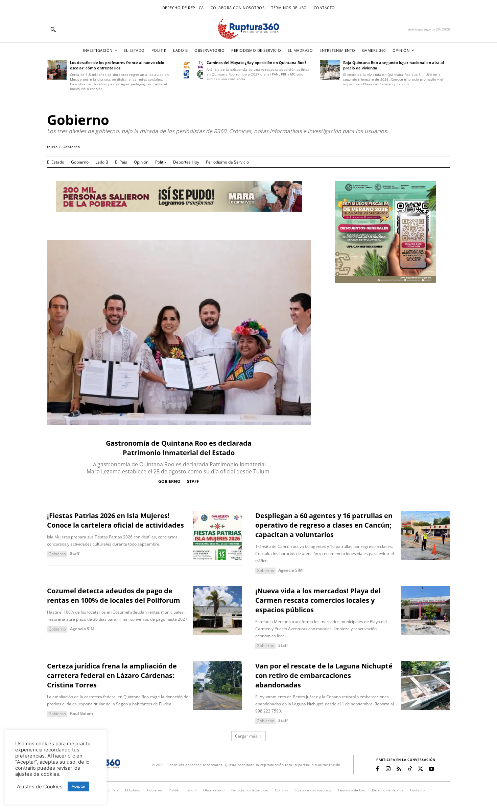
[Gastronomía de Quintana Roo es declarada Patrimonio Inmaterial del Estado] (179, 332)
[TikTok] (409, 769)
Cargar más (246, 736)
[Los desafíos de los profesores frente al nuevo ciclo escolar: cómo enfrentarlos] (57, 70)
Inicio (52, 146)
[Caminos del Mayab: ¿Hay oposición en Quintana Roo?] (193, 70)
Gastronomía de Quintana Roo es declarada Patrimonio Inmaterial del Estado (179, 448)
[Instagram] (388, 769)
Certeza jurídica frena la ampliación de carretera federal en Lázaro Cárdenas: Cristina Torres (112, 675)
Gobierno (169, 481)
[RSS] (399, 769)
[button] (53, 29)
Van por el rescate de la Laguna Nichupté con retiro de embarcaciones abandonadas (324, 675)
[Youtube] (431, 769)
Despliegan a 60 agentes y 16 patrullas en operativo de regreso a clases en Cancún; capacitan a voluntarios (324, 525)
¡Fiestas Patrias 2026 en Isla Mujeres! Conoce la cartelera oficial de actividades (115, 520)
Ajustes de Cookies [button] (40, 787)
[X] (420, 769)
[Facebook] (377, 769)
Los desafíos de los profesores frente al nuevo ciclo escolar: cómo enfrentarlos (117, 65)
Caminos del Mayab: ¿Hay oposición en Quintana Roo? (256, 62)
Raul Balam (81, 713)
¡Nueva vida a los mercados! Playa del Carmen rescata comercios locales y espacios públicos (318, 600)
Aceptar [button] (78, 786)
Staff (193, 481)
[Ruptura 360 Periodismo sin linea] (248, 29)
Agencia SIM (290, 570)
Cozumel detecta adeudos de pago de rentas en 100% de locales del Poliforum (113, 595)
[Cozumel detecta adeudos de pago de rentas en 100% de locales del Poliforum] (217, 610)
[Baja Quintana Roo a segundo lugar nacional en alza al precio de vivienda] (330, 70)
